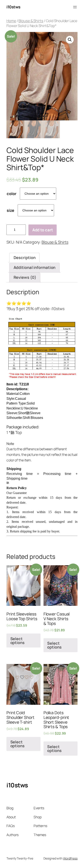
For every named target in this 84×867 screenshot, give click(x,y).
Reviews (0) (25, 277)
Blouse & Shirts (31, 20)
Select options (17, 640)
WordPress (70, 858)
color (11, 193)
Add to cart (42, 229)
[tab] (24, 258)
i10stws (13, 6)
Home (11, 20)
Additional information (35, 267)
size (10, 210)
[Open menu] (75, 7)
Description (25, 257)
